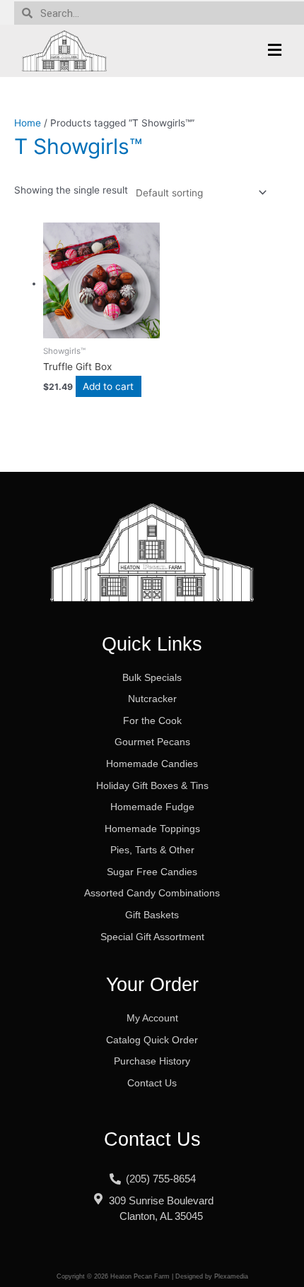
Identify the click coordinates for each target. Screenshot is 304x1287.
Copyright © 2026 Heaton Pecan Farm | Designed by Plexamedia (152, 1276)
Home (27, 123)
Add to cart (108, 386)
